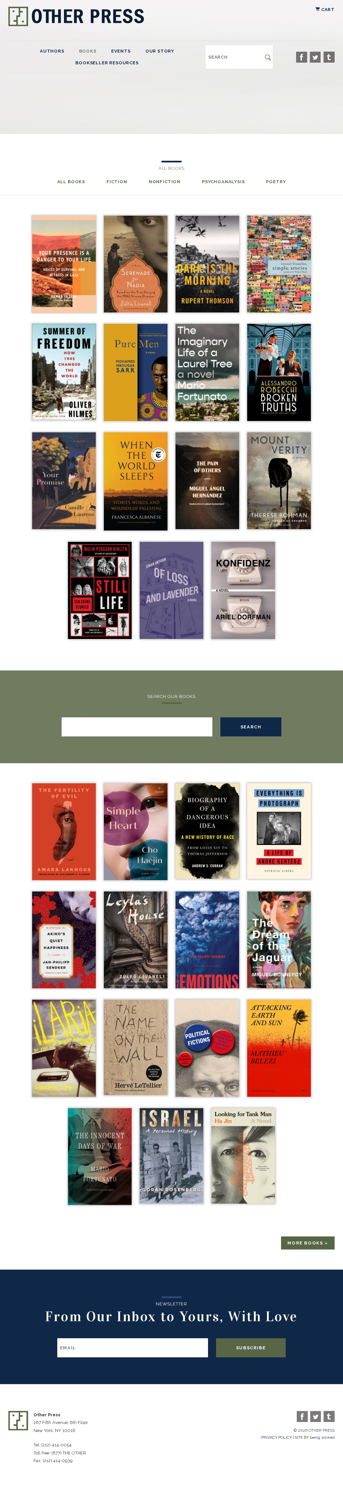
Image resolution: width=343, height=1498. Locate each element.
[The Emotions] (207, 986)
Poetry (276, 181)
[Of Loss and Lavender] (171, 637)
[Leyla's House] (135, 986)
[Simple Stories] (279, 310)
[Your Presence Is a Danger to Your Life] (64, 310)
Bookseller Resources (106, 62)
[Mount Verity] (279, 527)
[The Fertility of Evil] (64, 878)
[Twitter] (315, 57)
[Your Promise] (64, 527)
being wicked (322, 1437)
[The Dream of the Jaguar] (279, 986)
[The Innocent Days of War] (100, 1203)
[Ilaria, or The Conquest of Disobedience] (64, 1095)
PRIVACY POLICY (276, 1437)
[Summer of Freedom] (64, 418)
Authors (52, 51)
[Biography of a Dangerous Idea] (207, 877)
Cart (327, 9)
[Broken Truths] (279, 419)
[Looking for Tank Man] (243, 1202)
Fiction (117, 181)
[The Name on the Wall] (135, 1093)
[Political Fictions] (207, 1095)
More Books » (307, 1242)
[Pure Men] (135, 419)
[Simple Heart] (135, 878)
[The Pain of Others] (207, 527)
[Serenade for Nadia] (135, 310)
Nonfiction (165, 181)
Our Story (159, 51)
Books (87, 51)
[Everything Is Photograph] (279, 877)
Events (121, 51)
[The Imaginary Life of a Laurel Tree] (207, 419)
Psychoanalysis (223, 181)
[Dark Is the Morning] (207, 310)
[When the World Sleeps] (135, 528)
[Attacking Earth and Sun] (279, 1095)
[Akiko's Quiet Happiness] (64, 986)
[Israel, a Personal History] (171, 1202)
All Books (71, 181)
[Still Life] (100, 637)
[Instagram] (329, 57)
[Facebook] (301, 57)
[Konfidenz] (243, 637)
